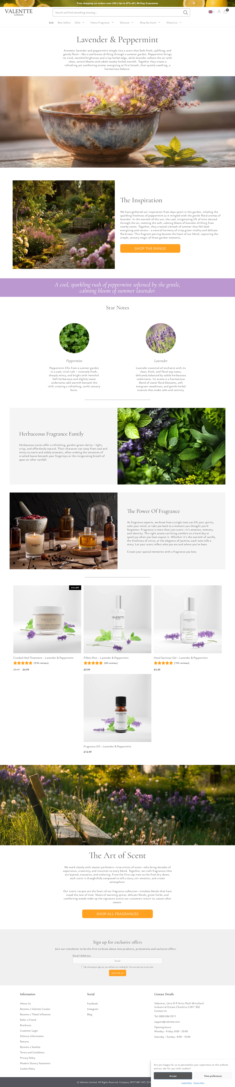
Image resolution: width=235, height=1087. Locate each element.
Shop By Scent (148, 22)
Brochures (25, 1025)
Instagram (92, 1009)
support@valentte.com (167, 1021)
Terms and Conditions (32, 1052)
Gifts (77, 22)
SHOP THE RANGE (150, 248)
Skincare (124, 22)
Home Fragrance (100, 22)
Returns (24, 1041)
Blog (89, 1014)
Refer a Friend (28, 1019)
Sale (51, 22)
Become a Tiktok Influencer (35, 1014)
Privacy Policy (199, 1082)
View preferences (213, 1075)
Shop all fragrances (117, 913)
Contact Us (160, 1011)
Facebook (92, 1003)
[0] (225, 11)
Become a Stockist (30, 1047)
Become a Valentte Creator (35, 1009)
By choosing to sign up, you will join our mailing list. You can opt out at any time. (119, 967)
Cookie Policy (186, 1082)
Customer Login (29, 1030)
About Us (171, 22)
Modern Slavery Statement (35, 1063)
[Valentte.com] (18, 12)
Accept (173, 1075)
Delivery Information (32, 1036)
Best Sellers (64, 22)
